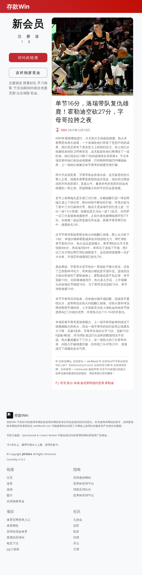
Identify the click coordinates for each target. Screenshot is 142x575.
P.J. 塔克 (60, 383)
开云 (76, 543)
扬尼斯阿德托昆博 (92, 383)
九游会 (77, 520)
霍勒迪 (109, 383)
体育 (10, 483)
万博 (76, 549)
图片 (10, 495)
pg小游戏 (13, 549)
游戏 (10, 489)
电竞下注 (12, 543)
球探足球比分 (82, 489)
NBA (64, 130)
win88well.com (42, 426)
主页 (10, 478)
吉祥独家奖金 (28, 72)
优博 (76, 537)
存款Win (18, 6)
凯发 (76, 531)
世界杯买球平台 (83, 483)
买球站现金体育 (17, 531)
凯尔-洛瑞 (73, 383)
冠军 (76, 526)
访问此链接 (28, 57)
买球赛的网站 (82, 478)
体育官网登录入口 (18, 520)
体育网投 (12, 526)
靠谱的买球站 (15, 537)
